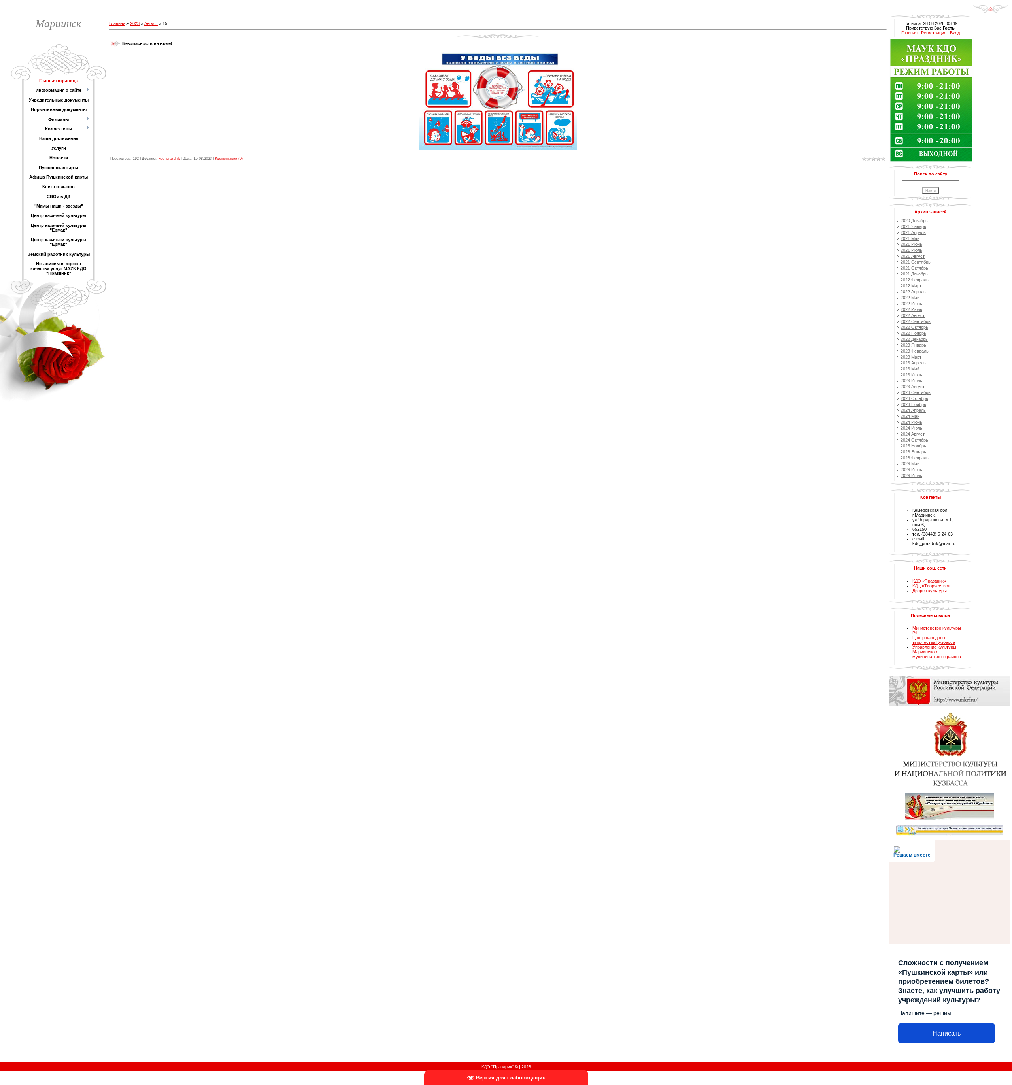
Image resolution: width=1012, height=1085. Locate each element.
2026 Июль (911, 475)
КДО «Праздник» (929, 581)
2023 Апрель (913, 362)
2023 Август (913, 386)
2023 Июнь (911, 374)
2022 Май (910, 297)
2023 (135, 23)
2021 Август (913, 256)
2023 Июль (911, 380)
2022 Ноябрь (913, 333)
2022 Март (911, 285)
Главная (117, 23)
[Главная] (990, 6)
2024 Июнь (911, 422)
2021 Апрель (913, 232)
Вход (955, 32)
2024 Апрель (913, 410)
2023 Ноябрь (913, 404)
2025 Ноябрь (913, 445)
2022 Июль (911, 309)
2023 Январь (913, 345)
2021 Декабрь (914, 274)
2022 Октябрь (914, 327)
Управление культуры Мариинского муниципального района (936, 652)
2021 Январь (913, 226)
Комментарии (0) (229, 158)
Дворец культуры (929, 590)
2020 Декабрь (914, 220)
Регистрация (933, 32)
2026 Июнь (911, 469)
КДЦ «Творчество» (931, 585)
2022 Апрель (913, 291)
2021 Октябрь (914, 268)
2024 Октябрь (914, 440)
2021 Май (910, 238)
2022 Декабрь (914, 339)
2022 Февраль (915, 279)
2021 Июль (911, 250)
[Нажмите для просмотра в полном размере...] (498, 54)
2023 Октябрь (914, 398)
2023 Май (910, 368)
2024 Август (913, 434)
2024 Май (910, 416)
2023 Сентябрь (916, 392)
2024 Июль (911, 428)
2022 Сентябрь (916, 321)
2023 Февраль (915, 351)
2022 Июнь (911, 303)
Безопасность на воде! (147, 43)
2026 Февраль (915, 457)
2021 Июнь (911, 244)
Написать (947, 1033)
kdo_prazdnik (169, 158)
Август (151, 23)
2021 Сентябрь (916, 262)
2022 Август (913, 315)
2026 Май (910, 463)
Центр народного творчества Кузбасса (933, 640)
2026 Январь (913, 451)
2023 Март (911, 357)
